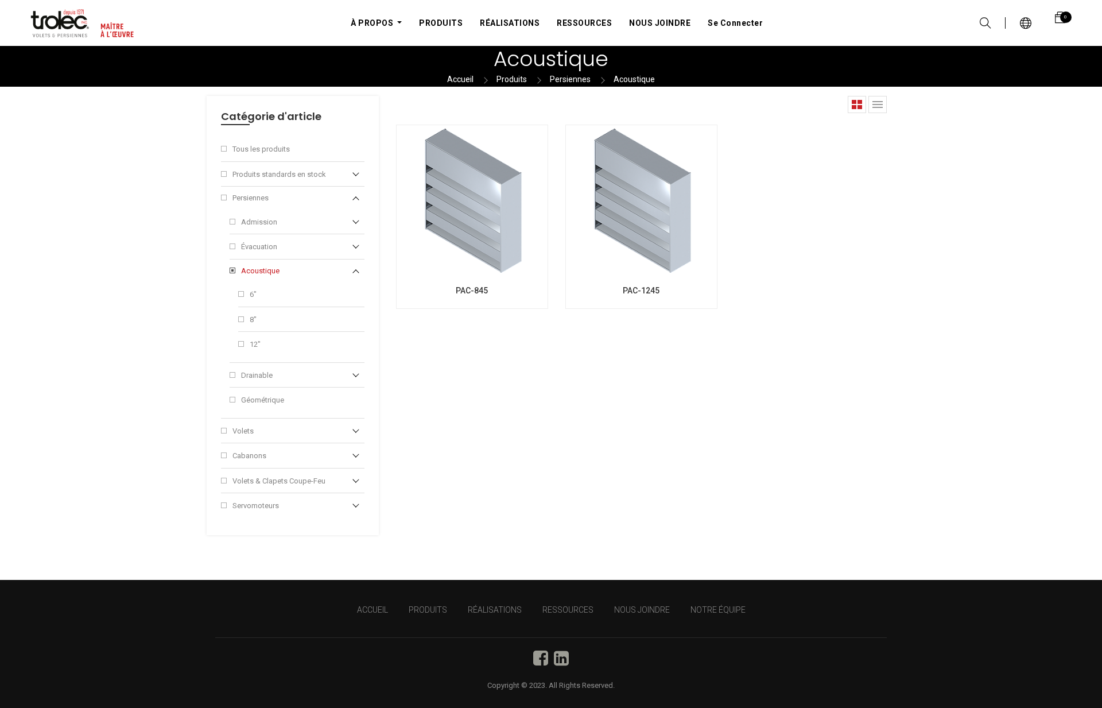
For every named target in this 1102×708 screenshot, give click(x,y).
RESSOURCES (567, 609)
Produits (511, 79)
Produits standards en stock (279, 174)
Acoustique (634, 79)
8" (253, 319)
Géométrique (262, 400)
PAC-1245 (641, 290)
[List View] (877, 104)
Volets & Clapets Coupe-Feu (278, 481)
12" (255, 344)
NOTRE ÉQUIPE (718, 609)
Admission (259, 222)
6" (253, 294)
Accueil (460, 79)
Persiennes (570, 79)
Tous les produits (261, 149)
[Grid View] (857, 104)
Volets (243, 431)
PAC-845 (472, 290)
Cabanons (249, 455)
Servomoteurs (255, 505)
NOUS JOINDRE (642, 609)
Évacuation (259, 246)
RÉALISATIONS (495, 609)
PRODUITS (428, 609)
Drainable (257, 375)
